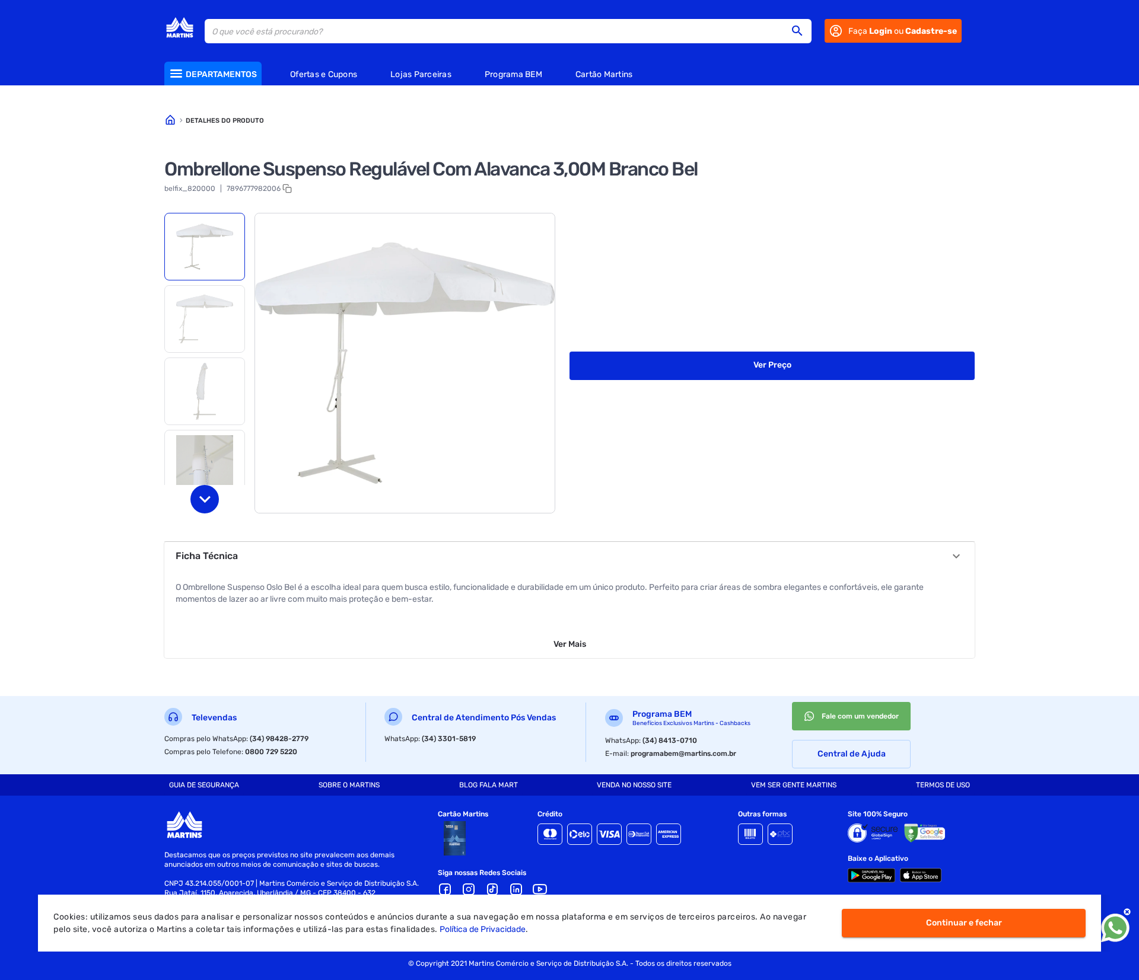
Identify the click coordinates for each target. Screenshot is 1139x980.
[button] (801, 31)
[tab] (204, 246)
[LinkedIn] (516, 889)
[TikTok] (492, 889)
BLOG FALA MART (488, 785)
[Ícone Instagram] (469, 889)
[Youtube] (540, 889)
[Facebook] (445, 889)
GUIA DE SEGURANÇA (204, 785)
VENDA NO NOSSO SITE (634, 785)
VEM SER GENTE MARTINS (793, 785)
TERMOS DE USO (943, 785)
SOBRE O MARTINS (349, 785)
